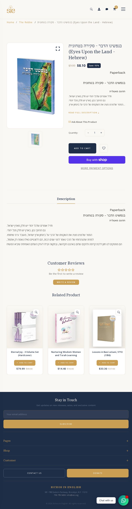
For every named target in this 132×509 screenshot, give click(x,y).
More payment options (97, 168)
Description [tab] (66, 199)
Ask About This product (84, 121)
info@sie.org (72, 495)
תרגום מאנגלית (117, 91)
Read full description (83, 112)
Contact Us (34, 473)
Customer (9, 460)
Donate (97, 473)
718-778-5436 (59, 495)
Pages (6, 440)
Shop (6, 450)
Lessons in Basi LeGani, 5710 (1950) (107, 353)
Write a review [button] (66, 282)
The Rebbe (25, 22)
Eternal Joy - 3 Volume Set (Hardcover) (25, 353)
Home (10, 22)
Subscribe (66, 424)
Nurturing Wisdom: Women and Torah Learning (66, 353)
